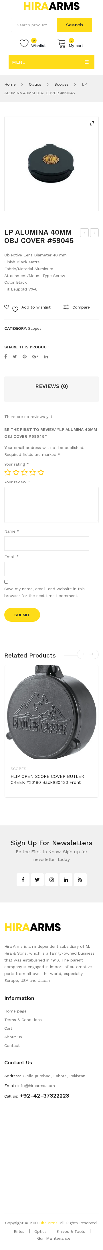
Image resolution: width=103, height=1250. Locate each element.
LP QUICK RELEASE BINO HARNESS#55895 (84, 233)
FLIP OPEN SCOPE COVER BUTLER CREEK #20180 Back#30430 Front (47, 779)
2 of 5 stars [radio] (16, 472)
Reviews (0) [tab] (51, 386)
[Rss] (80, 879)
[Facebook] (5, 356)
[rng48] (51, 164)
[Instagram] (51, 879)
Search (74, 25)
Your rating (16, 464)
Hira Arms (48, 1222)
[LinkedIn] (46, 356)
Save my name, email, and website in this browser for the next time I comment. (44, 592)
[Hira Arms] (51, 5)
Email (11, 556)
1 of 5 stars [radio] (7, 472)
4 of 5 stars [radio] (32, 472)
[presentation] (84, 654)
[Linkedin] (66, 879)
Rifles (19, 1231)
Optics (35, 84)
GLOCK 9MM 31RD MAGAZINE (95, 233)
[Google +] (35, 356)
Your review (17, 482)
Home (10, 84)
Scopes (61, 84)
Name (11, 531)
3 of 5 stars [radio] (24, 472)
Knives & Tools (71, 1231)
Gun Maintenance (53, 1238)
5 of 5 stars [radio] (40, 472)
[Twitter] (15, 356)
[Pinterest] (25, 356)
